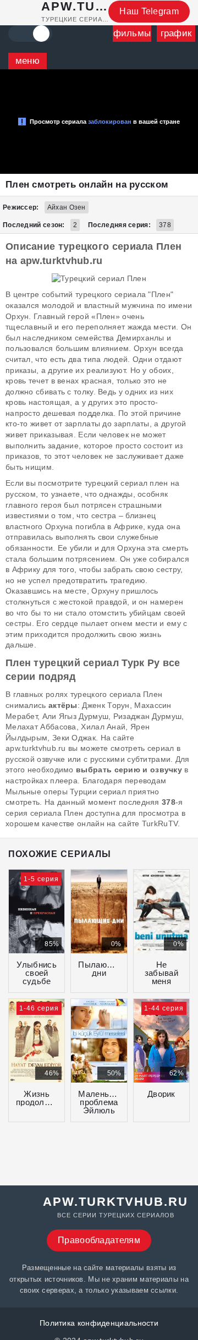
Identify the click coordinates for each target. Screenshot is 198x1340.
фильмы (132, 33)
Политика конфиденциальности (99, 1323)
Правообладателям (99, 1240)
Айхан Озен (66, 207)
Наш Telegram (149, 11)
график (176, 33)
